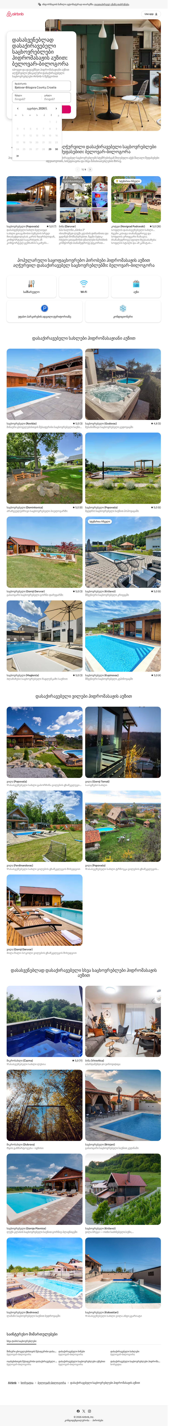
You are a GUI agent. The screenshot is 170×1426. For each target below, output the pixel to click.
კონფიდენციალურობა (77, 1420)
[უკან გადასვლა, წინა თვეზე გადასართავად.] (18, 109)
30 (56, 149)
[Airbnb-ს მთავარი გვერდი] (15, 14)
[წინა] (77, 169)
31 (17, 156)
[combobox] (41, 87)
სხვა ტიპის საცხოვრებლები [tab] (21, 1341)
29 (50, 149)
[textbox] (27, 99)
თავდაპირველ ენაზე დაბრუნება (111, 4)
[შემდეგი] (90, 169)
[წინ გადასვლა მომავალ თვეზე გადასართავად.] (56, 109)
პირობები (97, 1420)
